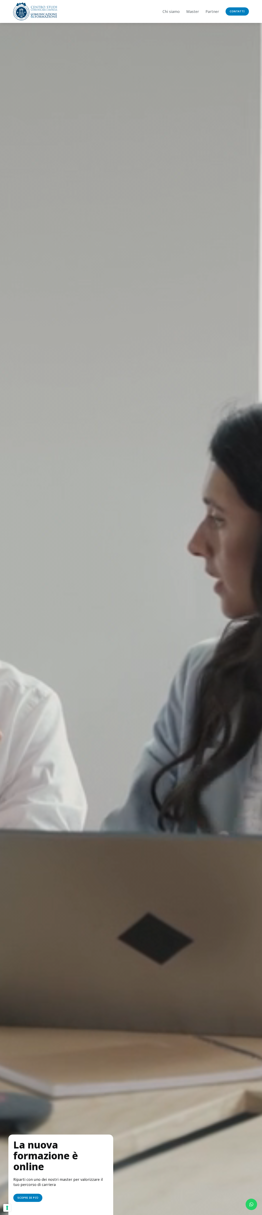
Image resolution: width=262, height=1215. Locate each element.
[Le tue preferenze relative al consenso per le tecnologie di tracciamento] (7, 1208)
